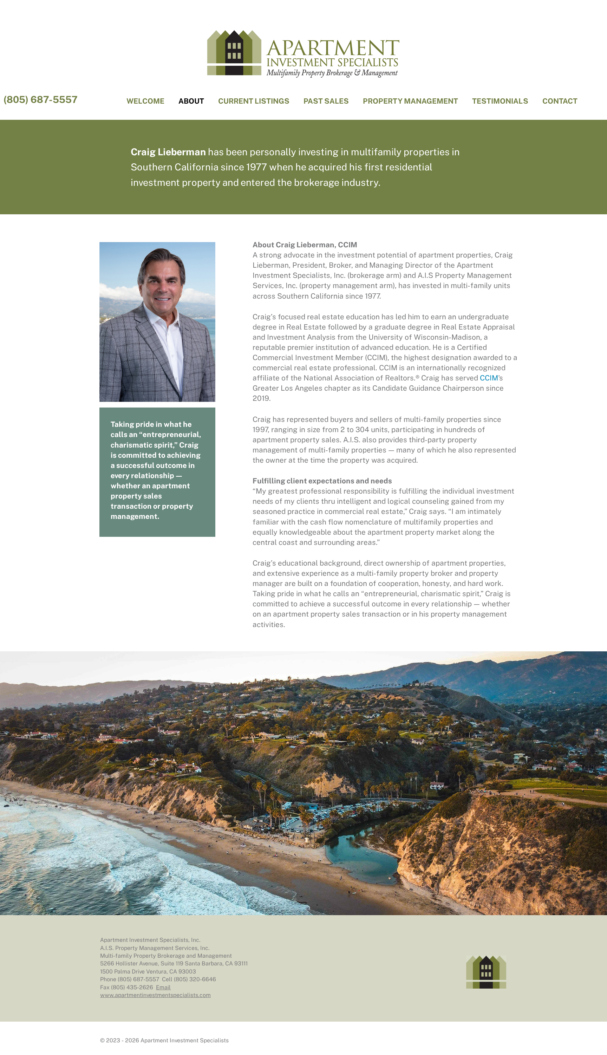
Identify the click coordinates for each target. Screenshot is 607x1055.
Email (163, 987)
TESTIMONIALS (500, 100)
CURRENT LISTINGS (253, 100)
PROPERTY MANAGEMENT (410, 100)
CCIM (489, 377)
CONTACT (559, 100)
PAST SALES (326, 100)
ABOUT (191, 100)
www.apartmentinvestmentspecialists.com (155, 994)
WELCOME (145, 100)
